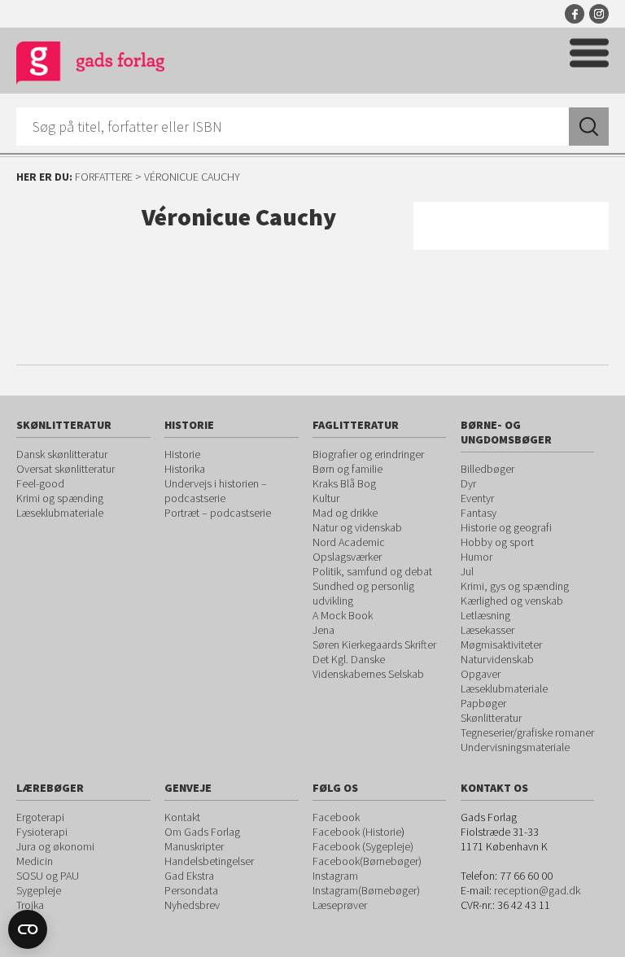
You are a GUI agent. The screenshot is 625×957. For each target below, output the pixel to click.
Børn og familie (347, 468)
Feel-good (40, 483)
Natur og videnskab (357, 527)
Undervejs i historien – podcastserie (215, 490)
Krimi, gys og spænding (515, 586)
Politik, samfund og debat (372, 571)
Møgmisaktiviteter (501, 644)
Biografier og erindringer (368, 454)
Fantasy (478, 512)
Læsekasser (487, 630)
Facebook (574, 14)
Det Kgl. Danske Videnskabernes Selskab (368, 666)
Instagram (599, 14)
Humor (476, 556)
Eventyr (477, 498)
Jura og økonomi (55, 846)
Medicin (34, 861)
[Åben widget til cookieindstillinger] (27, 929)
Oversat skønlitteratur (65, 468)
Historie (182, 454)
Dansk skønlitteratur (61, 454)
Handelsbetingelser (209, 861)
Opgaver (480, 673)
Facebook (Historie (356, 831)
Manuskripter (194, 846)
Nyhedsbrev (192, 905)
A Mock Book (342, 615)
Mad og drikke (345, 512)
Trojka (30, 905)
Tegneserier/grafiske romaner (527, 732)
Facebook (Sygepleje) (362, 846)
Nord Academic (348, 542)
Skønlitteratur (491, 717)
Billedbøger (487, 468)
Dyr (468, 483)
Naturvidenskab (497, 659)
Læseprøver (339, 905)
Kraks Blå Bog (344, 483)
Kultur (325, 498)
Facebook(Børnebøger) (367, 861)
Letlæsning (485, 615)
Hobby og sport (497, 542)
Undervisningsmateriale (515, 747)
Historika (184, 468)
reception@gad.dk (537, 890)
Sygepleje (38, 890)
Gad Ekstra (189, 875)
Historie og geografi (506, 527)
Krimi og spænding (59, 498)
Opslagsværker (347, 556)
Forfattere (104, 176)
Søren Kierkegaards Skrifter (374, 644)
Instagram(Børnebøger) (366, 890)
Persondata (191, 890)
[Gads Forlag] (90, 66)
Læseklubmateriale (59, 512)
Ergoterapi (40, 817)
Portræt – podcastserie (217, 512)
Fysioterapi (42, 831)
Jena (323, 630)
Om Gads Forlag (202, 831)
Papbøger (483, 703)
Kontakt (182, 817)
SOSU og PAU (47, 875)
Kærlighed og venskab (512, 600)
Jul (467, 571)
